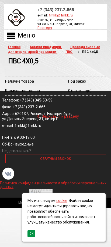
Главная (14, 47)
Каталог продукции (46, 47)
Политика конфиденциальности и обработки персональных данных (53, 185)
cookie (61, 200)
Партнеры (44, 28)
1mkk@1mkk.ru (60, 15)
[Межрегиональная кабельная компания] (15, 18)
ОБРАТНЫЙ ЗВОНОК (55, 159)
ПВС (69, 52)
